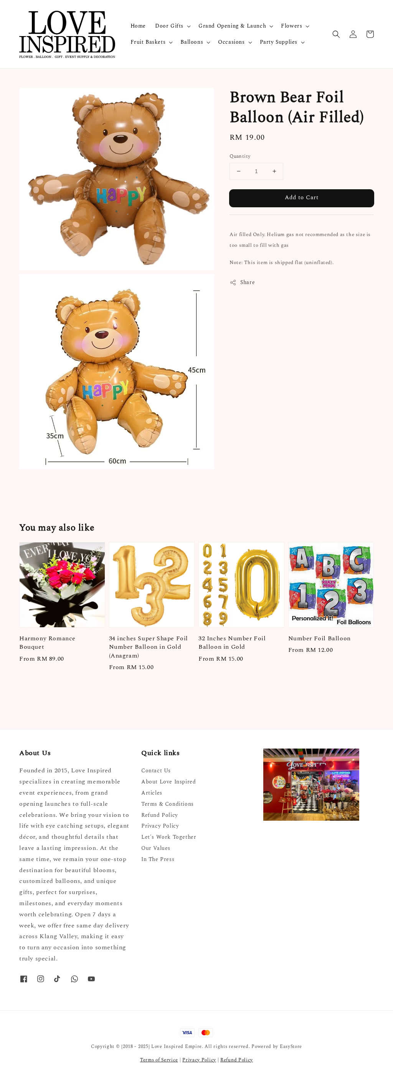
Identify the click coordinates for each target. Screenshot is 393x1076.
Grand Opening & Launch (232, 26)
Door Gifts (169, 26)
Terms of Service (159, 1060)
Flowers (291, 26)
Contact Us (156, 771)
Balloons (191, 42)
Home (138, 26)
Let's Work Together (168, 837)
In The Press (157, 859)
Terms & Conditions (167, 804)
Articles (151, 793)
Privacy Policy (160, 826)
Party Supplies (278, 42)
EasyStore (291, 1046)
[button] (336, 34)
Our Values (155, 848)
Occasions (231, 42)
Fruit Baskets (148, 42)
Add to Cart (302, 197)
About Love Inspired (168, 782)
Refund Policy (159, 815)
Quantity (240, 156)
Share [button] (247, 282)
